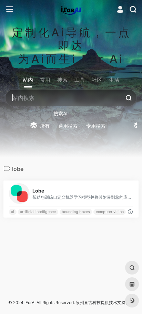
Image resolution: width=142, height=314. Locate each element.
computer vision (110, 212)
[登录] (120, 10)
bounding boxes (76, 212)
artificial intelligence (38, 212)
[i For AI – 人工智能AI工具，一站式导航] (71, 9)
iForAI (30, 302)
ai (12, 212)
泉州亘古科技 (88, 302)
